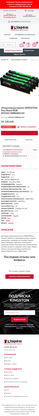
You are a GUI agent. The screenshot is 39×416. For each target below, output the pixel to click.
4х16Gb (10, 223)
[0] (34, 44)
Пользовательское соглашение (16, 382)
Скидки (8, 393)
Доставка (9, 357)
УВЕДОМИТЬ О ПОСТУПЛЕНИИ (19, 133)
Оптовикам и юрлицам (25, 34)
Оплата (8, 361)
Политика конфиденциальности (17, 396)
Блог (7, 390)
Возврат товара (11, 364)
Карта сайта (10, 375)
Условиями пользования (27, 326)
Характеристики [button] (10, 139)
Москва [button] (16, 146)
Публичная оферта (12, 378)
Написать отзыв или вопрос (19, 276)
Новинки (13, 38)
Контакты (25, 38)
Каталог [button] (7, 34)
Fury (9, 218)
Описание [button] (28, 139)
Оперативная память (13, 50)
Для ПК (15, 216)
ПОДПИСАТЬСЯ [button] (19, 319)
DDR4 (8, 220)
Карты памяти (19, 54)
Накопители (29, 50)
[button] (10, 17)
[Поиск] (3, 45)
